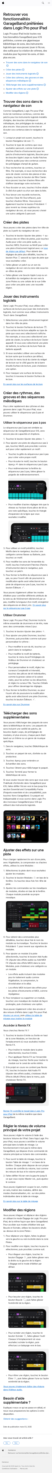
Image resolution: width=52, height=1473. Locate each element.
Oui (7, 1443)
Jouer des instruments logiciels (21, 73)
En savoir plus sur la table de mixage (20, 1201)
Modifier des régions (15, 93)
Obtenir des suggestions (15, 1419)
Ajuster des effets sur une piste (21, 89)
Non (16, 1443)
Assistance (12, 1450)
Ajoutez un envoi (11, 1015)
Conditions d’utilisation (9, 1468)
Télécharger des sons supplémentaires (24, 84)
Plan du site (24, 1468)
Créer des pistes (14, 69)
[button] (43, 3)
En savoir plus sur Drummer (16, 704)
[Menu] (49, 3)
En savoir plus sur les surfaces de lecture (23, 384)
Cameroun (5, 1462)
